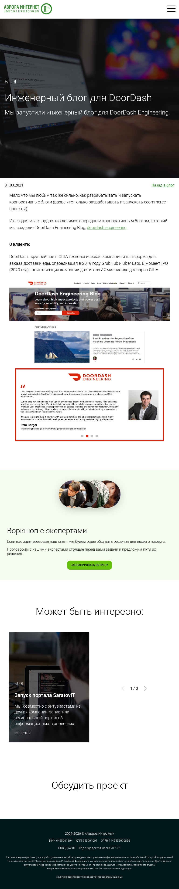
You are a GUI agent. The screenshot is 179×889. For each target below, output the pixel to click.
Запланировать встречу (89, 565)
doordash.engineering (107, 227)
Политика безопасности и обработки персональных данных (89, 877)
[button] (145, 688)
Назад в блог (162, 185)
